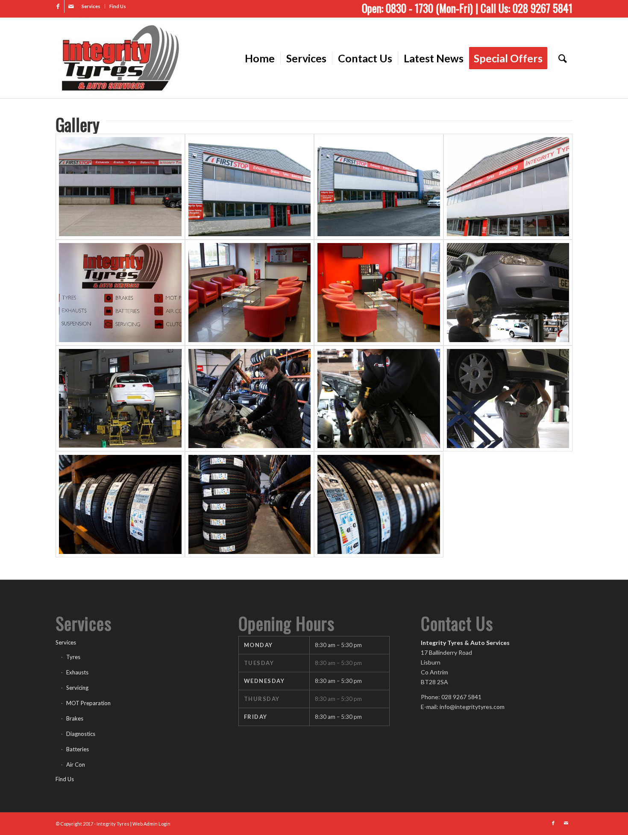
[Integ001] (378, 398)
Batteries (77, 749)
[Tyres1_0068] (249, 504)
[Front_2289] (120, 187)
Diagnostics (80, 733)
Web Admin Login (151, 823)
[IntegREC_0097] (378, 293)
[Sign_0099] (120, 293)
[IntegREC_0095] (249, 293)
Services (91, 6)
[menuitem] (91, 6)
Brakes (74, 718)
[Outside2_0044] (249, 187)
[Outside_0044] (378, 187)
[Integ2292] (508, 398)
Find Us (117, 6)
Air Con (75, 764)
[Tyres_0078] (120, 504)
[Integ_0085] (249, 398)
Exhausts (77, 672)
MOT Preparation (88, 703)
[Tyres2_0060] (378, 504)
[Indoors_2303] (120, 398)
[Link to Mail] (71, 6)
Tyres (73, 656)
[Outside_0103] (508, 187)
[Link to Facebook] (58, 6)
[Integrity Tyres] (120, 58)
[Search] (562, 58)
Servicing (77, 687)
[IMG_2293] (508, 293)
